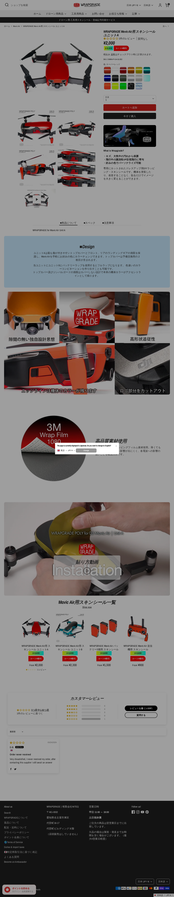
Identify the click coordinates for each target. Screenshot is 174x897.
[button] (62, 450)
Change (86, 450)
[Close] (116, 445)
